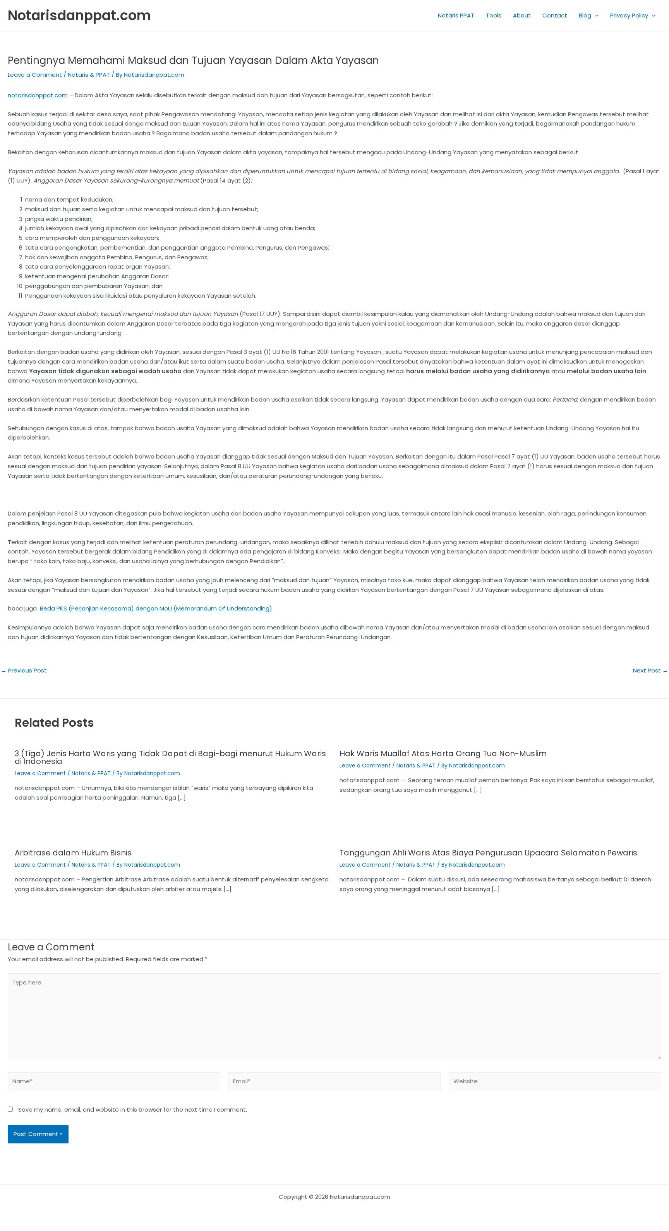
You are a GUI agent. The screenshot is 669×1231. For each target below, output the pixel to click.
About (522, 15)
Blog (585, 15)
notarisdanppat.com (38, 95)
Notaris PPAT (456, 15)
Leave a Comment (35, 75)
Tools (493, 15)
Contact (554, 15)
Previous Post (24, 670)
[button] (595, 15)
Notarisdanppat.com (79, 15)
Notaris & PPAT (89, 75)
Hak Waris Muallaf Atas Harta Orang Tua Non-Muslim (443, 753)
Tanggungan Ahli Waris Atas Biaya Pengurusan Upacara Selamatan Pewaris (488, 852)
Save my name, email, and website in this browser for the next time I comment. (132, 1109)
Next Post (650, 670)
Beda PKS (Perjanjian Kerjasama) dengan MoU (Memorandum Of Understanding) (156, 608)
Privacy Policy (629, 15)
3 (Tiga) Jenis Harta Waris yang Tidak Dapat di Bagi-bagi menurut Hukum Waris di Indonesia (170, 757)
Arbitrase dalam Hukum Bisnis (73, 852)
